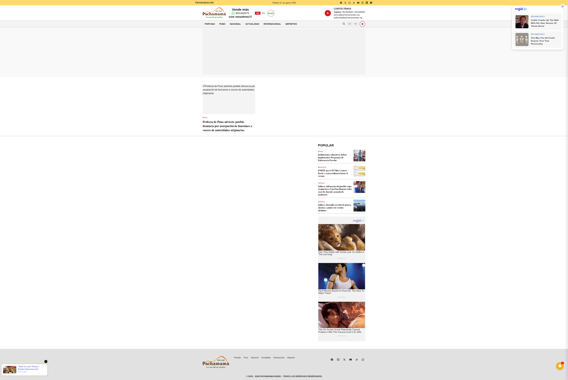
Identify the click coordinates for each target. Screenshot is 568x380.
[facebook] (341, 2)
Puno (222, 24)
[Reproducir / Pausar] (328, 13)
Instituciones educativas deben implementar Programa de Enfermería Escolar (332, 157)
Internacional (272, 24)
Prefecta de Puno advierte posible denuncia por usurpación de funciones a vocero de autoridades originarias (227, 126)
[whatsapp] (349, 2)
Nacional (235, 24)
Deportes (291, 24)
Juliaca (321, 183)
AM (257, 13)
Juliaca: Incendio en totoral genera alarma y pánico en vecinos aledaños (334, 207)
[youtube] (358, 2)
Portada (210, 24)
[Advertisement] (284, 51)
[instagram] (362, 2)
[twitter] (345, 2)
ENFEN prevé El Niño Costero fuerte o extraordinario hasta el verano (333, 173)
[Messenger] (371, 2)
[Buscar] (344, 23)
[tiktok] (354, 2)
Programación (204, 2)
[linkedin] (366, 2)
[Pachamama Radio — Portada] (214, 12)
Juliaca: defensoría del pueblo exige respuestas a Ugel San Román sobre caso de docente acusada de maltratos (335, 190)
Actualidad (252, 24)
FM (263, 13)
